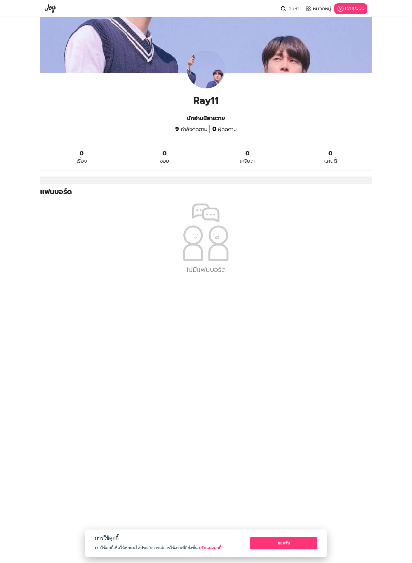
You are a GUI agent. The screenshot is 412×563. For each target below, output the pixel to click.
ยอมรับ (284, 542)
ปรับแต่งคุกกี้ (210, 547)
